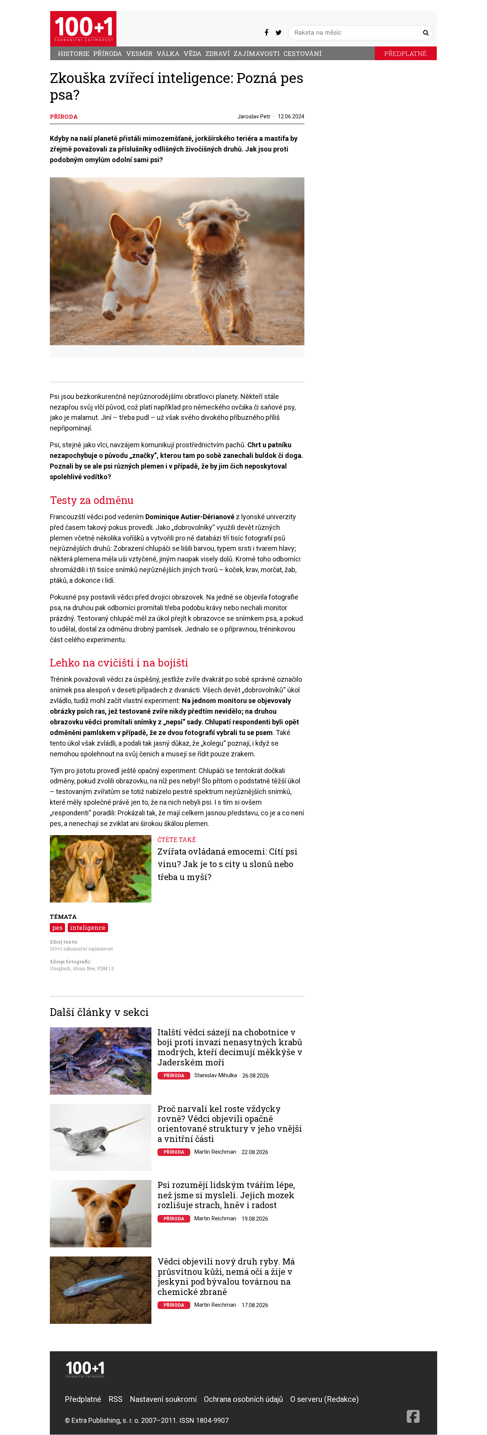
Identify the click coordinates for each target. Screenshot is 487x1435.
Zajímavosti (257, 53)
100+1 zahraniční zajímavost (81, 949)
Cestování (302, 53)
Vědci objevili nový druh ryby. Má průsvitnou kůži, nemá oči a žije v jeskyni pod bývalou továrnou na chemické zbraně (226, 1276)
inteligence (87, 927)
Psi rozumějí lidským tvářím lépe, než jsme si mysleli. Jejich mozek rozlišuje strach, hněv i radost (226, 1195)
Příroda (107, 53)
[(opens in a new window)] (266, 32)
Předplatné (405, 53)
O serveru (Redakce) (324, 1399)
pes (57, 927)
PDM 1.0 (105, 968)
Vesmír (139, 53)
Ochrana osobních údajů (243, 1399)
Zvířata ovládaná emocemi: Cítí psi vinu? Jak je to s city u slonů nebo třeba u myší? (228, 864)
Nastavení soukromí (163, 1399)
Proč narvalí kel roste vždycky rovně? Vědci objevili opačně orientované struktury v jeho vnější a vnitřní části (230, 1124)
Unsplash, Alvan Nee (72, 968)
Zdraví (217, 53)
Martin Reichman (215, 1151)
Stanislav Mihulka (215, 1075)
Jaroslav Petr (254, 116)
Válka (168, 53)
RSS (115, 1399)
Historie (73, 53)
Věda (192, 53)
